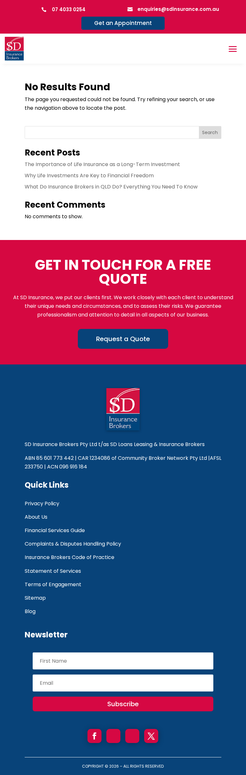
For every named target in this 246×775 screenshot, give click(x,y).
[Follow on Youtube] (113, 736)
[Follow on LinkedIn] (132, 736)
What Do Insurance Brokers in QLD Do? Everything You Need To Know (111, 186)
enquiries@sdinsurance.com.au (178, 9)
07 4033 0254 (69, 9)
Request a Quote (123, 338)
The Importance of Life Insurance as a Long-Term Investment (102, 164)
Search (210, 132)
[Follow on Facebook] (94, 736)
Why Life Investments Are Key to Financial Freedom (89, 175)
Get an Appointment (123, 23)
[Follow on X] (151, 736)
